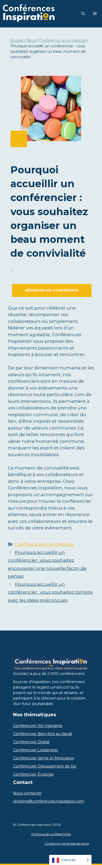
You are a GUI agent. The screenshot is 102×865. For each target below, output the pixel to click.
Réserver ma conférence (51, 290)
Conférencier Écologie (33, 774)
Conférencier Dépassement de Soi (44, 766)
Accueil (17, 40)
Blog (31, 40)
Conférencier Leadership (35, 750)
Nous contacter (27, 793)
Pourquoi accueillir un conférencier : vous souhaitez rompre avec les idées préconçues (50, 592)
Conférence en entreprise (62, 40)
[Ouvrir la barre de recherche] (83, 14)
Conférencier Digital (31, 742)
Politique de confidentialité (51, 834)
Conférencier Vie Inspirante (38, 725)
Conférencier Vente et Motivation (43, 758)
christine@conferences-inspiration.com (48, 801)
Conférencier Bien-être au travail (42, 733)
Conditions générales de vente (66, 843)
